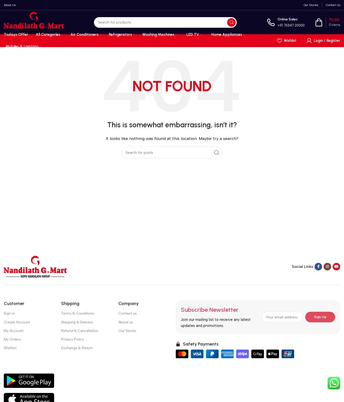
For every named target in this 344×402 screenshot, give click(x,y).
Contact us (127, 313)
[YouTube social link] (336, 266)
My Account (13, 331)
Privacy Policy (72, 339)
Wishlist (10, 348)
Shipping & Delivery (77, 322)
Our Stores (127, 331)
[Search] (231, 22)
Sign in (9, 313)
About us (125, 322)
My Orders (12, 339)
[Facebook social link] (318, 266)
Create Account (17, 322)
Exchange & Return (77, 348)
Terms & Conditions (77, 313)
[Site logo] (34, 22)
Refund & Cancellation (79, 331)
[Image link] (35, 266)
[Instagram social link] (327, 266)
